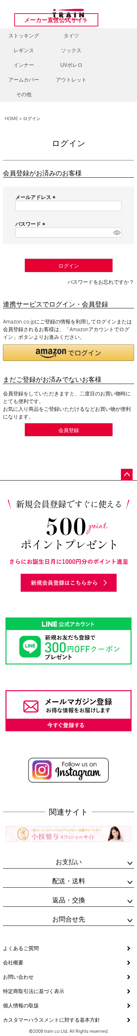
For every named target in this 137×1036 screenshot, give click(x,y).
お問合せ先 (68, 919)
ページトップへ (127, 475)
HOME (11, 118)
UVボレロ (71, 65)
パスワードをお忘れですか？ (101, 282)
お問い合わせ (18, 977)
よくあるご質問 (21, 948)
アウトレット (71, 79)
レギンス (24, 50)
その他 (23, 94)
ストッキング (23, 35)
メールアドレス (36, 197)
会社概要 (13, 962)
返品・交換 (68, 900)
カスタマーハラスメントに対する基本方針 (51, 1020)
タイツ (71, 35)
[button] (68, 352)
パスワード (31, 224)
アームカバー (23, 79)
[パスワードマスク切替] (116, 233)
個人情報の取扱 (21, 1005)
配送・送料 (68, 881)
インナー (24, 65)
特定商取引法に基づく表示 (33, 991)
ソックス (71, 50)
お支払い (69, 862)
